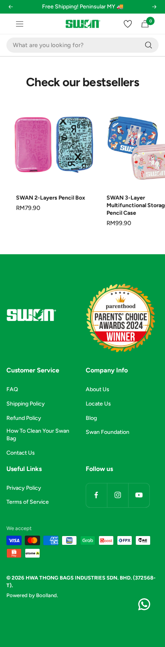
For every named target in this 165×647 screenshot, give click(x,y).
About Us (97, 389)
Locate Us (98, 403)
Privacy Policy (23, 488)
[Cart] (145, 24)
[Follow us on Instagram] (117, 495)
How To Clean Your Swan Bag (37, 434)
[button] (10, 12)
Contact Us (20, 452)
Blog (91, 418)
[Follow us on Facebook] (96, 495)
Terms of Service (27, 502)
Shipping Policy (25, 403)
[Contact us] (144, 604)
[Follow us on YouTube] (138, 495)
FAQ (12, 389)
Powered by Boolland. (32, 595)
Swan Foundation (107, 432)
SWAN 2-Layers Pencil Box (50, 197)
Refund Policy (23, 418)
